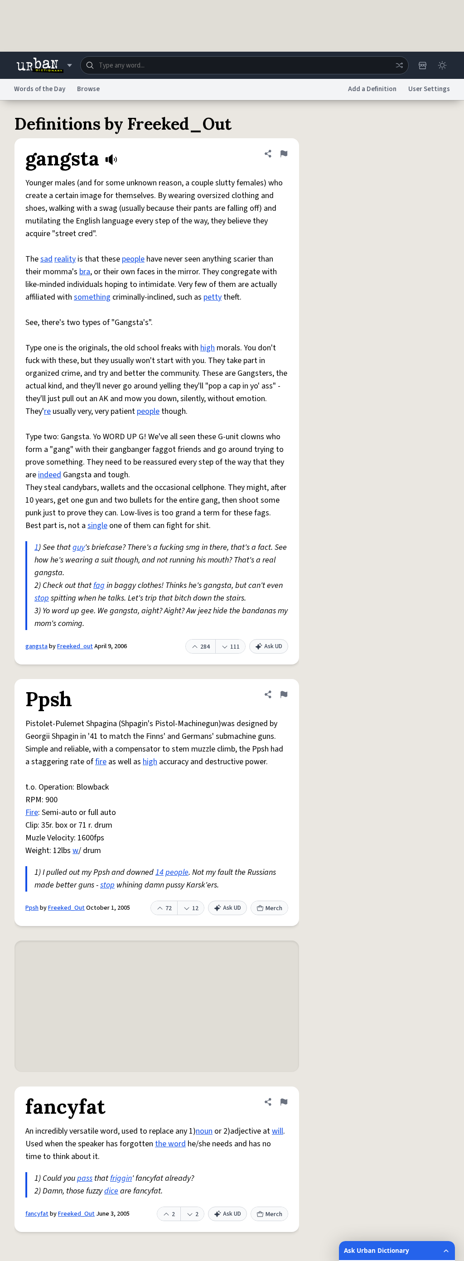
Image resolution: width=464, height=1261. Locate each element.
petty (212, 297)
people (133, 259)
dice (111, 1191)
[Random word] (399, 65)
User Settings (429, 89)
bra (84, 271)
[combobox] (244, 65)
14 (159, 872)
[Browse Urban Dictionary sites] (44, 65)
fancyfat (36, 1213)
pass (84, 1178)
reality (65, 259)
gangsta (36, 646)
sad (46, 259)
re (47, 411)
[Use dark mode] (442, 65)
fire (100, 761)
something (92, 297)
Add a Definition (372, 89)
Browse (88, 89)
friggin (121, 1178)
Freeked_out (75, 646)
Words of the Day (39, 89)
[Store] (422, 65)
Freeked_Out (66, 907)
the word (170, 1143)
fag (99, 585)
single (97, 525)
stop (41, 598)
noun (204, 1131)
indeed (49, 474)
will (277, 1131)
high (207, 348)
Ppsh (32, 907)
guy (78, 547)
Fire (31, 812)
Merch (274, 908)
